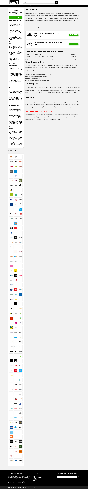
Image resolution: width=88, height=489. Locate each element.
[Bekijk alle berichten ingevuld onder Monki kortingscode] (11, 347)
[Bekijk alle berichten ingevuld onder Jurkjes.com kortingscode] (16, 309)
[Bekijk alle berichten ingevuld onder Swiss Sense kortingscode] (11, 418)
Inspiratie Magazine (21, 5)
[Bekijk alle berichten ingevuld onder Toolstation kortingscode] (11, 427)
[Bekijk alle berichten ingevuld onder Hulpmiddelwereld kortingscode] (20, 294)
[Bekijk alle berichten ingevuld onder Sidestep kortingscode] (20, 394)
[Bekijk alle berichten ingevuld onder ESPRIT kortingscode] (20, 252)
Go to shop (16, 17)
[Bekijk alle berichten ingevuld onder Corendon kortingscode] (20, 223)
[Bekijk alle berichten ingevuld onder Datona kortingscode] (20, 228)
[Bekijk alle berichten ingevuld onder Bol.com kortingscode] (11, 199)
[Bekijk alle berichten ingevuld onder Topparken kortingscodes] (16, 427)
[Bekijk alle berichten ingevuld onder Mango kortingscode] (20, 332)
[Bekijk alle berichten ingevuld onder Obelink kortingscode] (20, 356)
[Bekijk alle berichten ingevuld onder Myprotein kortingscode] (16, 347)
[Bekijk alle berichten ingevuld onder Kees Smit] (11, 313)
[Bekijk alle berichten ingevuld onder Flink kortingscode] (11, 266)
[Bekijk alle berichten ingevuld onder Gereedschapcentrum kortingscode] (20, 271)
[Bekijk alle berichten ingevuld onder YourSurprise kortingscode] (16, 456)
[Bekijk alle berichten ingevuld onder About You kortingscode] (16, 157)
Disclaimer (35, 476)
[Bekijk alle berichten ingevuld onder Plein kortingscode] (20, 370)
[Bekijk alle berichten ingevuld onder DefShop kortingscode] (16, 237)
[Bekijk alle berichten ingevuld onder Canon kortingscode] (20, 214)
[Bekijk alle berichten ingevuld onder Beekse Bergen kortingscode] (20, 180)
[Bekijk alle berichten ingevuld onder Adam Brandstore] (11, 161)
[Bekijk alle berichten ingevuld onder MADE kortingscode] (16, 332)
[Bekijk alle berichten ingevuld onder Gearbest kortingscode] (16, 271)
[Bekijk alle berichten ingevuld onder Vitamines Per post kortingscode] (20, 437)
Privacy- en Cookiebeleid (37, 477)
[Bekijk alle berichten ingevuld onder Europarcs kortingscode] (16, 256)
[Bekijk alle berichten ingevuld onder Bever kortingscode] (16, 190)
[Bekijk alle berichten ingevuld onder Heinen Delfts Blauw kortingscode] (11, 290)
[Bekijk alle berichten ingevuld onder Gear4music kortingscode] (11, 271)
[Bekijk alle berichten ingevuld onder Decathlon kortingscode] (11, 237)
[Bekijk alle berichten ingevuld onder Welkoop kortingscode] (20, 446)
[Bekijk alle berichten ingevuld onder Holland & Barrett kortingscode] (11, 294)
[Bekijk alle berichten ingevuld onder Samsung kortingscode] (20, 385)
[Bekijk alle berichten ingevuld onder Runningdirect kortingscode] (11, 385)
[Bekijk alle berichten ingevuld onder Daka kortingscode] (16, 228)
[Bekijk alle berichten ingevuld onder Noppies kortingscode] (20, 351)
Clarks (38, 17)
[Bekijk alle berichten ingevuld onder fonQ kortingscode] (16, 266)
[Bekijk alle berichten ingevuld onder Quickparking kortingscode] (20, 375)
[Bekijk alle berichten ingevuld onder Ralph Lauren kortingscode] (11, 380)
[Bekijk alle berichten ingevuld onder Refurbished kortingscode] (16, 380)
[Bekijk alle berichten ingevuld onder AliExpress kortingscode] (20, 166)
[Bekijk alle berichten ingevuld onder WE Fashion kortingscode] (11, 446)
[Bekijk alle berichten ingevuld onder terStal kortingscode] (20, 418)
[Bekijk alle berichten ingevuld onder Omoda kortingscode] (11, 361)
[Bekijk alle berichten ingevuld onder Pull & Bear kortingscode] (16, 375)
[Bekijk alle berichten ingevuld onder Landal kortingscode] (20, 318)
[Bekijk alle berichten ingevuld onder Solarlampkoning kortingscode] (20, 404)
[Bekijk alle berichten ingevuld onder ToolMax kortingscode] (20, 422)
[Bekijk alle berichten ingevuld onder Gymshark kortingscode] (11, 280)
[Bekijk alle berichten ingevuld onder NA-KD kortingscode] (20, 347)
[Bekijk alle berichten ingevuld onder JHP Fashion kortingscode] (11, 309)
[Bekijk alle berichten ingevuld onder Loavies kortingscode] (16, 328)
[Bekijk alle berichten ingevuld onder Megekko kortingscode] (11, 342)
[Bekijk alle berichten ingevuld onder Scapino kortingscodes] (16, 389)
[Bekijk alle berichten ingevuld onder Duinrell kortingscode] (20, 242)
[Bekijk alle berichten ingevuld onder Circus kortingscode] (20, 218)
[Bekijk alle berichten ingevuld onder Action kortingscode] (20, 157)
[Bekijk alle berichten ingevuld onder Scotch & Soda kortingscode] (11, 394)
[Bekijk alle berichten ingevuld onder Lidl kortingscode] (11, 328)
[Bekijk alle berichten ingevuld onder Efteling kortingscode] (20, 247)
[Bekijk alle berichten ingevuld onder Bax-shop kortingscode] (16, 180)
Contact (34, 480)
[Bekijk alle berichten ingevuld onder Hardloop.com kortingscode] (20, 285)
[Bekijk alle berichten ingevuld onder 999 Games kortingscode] (11, 157)
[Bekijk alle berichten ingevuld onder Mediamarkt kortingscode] (11, 337)
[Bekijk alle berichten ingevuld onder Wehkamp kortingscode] (16, 446)
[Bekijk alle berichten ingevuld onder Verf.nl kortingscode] (16, 437)
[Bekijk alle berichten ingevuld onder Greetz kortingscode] (20, 275)
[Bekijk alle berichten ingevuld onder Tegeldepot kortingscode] (16, 418)
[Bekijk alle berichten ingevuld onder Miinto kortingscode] (16, 342)
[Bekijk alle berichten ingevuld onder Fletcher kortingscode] (20, 261)
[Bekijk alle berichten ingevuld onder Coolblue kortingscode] (16, 223)
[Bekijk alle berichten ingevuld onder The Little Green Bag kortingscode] (11, 422)
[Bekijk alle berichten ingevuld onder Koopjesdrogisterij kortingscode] (20, 313)
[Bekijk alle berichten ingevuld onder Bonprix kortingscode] (16, 199)
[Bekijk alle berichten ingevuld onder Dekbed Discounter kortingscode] (20, 237)
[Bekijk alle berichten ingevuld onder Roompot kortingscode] (20, 380)
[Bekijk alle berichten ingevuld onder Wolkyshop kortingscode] (16, 451)
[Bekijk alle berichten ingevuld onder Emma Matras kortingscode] (16, 252)
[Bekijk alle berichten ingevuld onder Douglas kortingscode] (16, 242)
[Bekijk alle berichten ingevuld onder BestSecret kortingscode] (20, 185)
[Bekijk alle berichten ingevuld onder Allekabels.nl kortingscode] (11, 171)
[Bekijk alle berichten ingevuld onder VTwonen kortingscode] (16, 441)
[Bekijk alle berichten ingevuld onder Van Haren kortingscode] (11, 437)
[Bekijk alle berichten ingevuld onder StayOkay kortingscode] (16, 408)
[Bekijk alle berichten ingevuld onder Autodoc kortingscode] (11, 180)
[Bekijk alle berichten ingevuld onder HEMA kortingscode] (16, 290)
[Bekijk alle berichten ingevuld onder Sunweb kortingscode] (11, 413)
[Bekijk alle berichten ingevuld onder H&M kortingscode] (16, 280)
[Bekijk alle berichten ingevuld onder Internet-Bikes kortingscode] (20, 299)
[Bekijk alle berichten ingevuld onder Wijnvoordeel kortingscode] (11, 451)
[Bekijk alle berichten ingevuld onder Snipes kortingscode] (20, 399)
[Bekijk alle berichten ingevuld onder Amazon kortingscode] (11, 176)
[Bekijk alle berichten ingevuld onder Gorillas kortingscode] (16, 275)
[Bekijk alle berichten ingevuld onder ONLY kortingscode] (20, 361)
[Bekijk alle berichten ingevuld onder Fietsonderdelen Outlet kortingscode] (16, 261)
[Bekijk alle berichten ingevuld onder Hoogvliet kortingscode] (16, 294)
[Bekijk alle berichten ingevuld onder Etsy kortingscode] (11, 256)
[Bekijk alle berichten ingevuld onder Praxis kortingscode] (11, 375)
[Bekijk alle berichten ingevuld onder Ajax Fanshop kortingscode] (11, 166)
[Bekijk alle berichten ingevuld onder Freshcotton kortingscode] (20, 266)
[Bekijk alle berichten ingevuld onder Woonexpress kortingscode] (20, 451)
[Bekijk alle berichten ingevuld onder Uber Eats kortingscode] (16, 432)
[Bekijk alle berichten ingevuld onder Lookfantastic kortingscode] (20, 328)
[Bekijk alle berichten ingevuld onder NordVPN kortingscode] (11, 356)
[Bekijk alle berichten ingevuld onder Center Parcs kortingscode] (11, 218)
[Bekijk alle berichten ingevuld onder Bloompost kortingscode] (16, 195)
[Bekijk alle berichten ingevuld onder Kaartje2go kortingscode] (20, 309)
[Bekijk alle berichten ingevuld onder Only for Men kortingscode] (16, 361)
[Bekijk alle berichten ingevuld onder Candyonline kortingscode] (16, 214)
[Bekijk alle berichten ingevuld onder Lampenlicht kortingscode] (16, 318)
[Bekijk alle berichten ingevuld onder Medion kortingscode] (16, 337)
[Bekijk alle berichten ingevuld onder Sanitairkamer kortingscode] (11, 389)
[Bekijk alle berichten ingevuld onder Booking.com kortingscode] (11, 204)
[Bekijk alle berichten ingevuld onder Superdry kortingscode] (16, 413)
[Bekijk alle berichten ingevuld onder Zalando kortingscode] (20, 456)
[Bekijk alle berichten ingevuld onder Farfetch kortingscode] (20, 256)
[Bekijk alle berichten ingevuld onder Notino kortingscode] (16, 356)
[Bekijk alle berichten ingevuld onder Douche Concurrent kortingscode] (11, 242)
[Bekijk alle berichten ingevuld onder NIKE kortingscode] (16, 351)
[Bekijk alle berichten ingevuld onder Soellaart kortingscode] (16, 404)
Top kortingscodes (30, 5)
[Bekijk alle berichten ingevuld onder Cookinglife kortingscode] (11, 223)
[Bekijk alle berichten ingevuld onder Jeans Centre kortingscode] (20, 304)
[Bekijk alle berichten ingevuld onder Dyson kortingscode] (11, 247)
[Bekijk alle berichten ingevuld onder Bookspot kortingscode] (16, 204)
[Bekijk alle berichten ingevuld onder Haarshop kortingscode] (20, 280)
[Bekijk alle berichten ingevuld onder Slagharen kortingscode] (16, 399)
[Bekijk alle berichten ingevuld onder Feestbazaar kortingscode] (11, 261)
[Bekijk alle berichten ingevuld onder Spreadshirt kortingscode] (11, 408)
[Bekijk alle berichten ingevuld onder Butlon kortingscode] (20, 209)
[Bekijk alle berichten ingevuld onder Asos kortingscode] (20, 176)
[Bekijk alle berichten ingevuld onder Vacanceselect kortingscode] (20, 432)
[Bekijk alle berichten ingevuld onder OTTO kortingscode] (16, 366)
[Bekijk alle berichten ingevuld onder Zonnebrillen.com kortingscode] (20, 460)
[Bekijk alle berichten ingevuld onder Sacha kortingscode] (16, 385)
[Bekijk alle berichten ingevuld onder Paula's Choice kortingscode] (11, 370)
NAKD (59, 119)
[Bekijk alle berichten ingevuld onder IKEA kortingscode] (16, 299)
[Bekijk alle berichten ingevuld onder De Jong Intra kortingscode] (11, 233)
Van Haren (54, 119)
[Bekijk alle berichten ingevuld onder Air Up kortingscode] (20, 161)
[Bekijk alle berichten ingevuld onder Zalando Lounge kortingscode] (11, 460)
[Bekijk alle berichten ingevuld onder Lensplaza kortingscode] (20, 323)
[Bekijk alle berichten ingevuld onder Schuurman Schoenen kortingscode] (20, 389)
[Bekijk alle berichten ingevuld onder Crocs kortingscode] (11, 228)
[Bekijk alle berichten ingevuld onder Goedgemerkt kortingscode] (11, 275)
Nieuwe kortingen (12, 5)
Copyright (34, 478)
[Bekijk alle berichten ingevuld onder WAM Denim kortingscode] (20, 441)
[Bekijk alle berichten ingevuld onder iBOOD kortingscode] (11, 299)
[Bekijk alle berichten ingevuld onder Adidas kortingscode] (16, 161)
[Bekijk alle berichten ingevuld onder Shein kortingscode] (16, 394)
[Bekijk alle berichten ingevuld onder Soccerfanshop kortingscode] (11, 404)
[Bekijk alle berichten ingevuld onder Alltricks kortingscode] (16, 171)
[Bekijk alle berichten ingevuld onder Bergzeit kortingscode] (11, 185)
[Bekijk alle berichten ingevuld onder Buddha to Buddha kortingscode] (20, 204)
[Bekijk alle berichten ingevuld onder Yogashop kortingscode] (11, 456)
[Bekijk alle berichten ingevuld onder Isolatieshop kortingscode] (11, 304)
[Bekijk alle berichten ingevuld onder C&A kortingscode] (11, 214)
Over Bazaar (35, 479)
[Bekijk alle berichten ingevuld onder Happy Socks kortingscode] (16, 285)
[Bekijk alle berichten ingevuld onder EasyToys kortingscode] (16, 247)
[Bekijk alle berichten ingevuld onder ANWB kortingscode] (16, 176)
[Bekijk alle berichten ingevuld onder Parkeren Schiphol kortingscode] (20, 366)
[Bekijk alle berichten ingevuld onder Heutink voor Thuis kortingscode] (20, 290)
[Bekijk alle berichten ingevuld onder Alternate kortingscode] (20, 171)
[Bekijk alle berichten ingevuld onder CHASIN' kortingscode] (16, 218)
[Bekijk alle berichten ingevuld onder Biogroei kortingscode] (11, 195)
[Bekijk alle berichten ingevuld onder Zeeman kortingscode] (16, 460)
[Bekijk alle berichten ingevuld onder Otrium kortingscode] (11, 366)
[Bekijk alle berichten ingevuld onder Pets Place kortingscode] (16, 370)
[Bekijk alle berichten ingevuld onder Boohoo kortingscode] (20, 199)
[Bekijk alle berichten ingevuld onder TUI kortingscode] (11, 432)
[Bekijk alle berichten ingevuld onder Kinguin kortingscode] (16, 313)
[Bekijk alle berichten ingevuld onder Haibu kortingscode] (11, 285)
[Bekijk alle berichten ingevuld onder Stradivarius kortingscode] (20, 408)
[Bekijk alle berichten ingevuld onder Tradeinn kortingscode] (20, 427)
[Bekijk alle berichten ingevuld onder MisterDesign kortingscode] (20, 342)
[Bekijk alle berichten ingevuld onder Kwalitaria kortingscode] (11, 318)
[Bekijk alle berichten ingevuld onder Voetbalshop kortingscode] (11, 441)
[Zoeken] (56, 2)
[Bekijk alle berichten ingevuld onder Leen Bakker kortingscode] (16, 323)
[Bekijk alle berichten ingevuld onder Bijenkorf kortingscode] (20, 190)
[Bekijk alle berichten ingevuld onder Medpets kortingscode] (20, 337)
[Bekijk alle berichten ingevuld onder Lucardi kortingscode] (11, 332)
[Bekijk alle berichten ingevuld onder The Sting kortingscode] (16, 422)
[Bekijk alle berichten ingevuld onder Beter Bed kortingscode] (11, 190)
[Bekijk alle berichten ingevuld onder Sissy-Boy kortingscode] (11, 399)
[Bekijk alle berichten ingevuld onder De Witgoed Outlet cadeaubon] (20, 233)
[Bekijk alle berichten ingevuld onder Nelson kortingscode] (11, 351)
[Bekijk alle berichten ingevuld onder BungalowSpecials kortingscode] (16, 209)
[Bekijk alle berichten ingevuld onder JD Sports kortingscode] (16, 304)
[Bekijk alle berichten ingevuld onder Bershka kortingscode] (16, 185)
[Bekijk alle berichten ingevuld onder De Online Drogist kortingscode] (16, 233)
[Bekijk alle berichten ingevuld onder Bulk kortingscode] (11, 209)
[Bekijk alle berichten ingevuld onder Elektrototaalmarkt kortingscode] (11, 252)
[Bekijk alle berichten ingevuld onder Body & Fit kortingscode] (20, 195)
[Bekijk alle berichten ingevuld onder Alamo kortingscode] (16, 166)
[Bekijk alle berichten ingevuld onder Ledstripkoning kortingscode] (11, 323)
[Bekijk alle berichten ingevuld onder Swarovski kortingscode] (20, 413)
